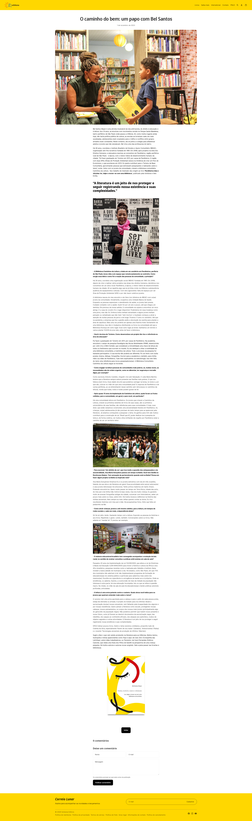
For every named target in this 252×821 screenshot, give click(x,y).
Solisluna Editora (68, 812)
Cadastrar (190, 802)
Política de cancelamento (156, 815)
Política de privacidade (81, 815)
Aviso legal (123, 815)
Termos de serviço (97, 815)
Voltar (126, 730)
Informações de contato (137, 815)
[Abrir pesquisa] (237, 5)
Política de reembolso (63, 815)
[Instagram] (192, 813)
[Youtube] (196, 813)
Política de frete (112, 815)
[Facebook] (189, 813)
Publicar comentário (103, 783)
